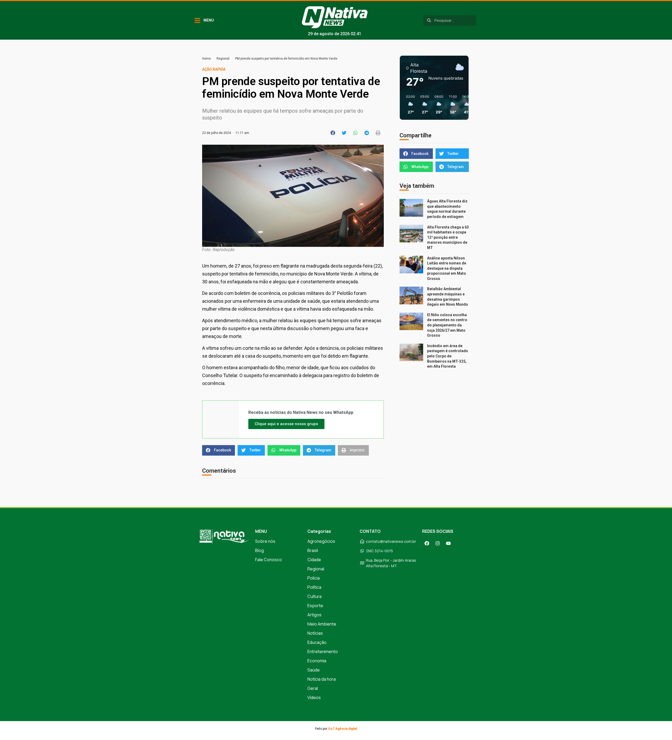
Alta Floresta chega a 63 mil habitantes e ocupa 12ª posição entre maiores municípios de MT (448, 237)
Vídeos (314, 697)
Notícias (315, 633)
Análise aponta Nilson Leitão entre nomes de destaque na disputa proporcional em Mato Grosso (446, 268)
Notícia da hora (321, 679)
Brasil (312, 550)
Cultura (314, 596)
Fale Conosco (268, 559)
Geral (312, 688)
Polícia (313, 578)
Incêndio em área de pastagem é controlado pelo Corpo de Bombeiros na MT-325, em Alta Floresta (447, 356)
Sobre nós (265, 541)
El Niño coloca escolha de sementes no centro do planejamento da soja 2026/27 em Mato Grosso (447, 325)
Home (206, 58)
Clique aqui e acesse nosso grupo (286, 423)
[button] (333, 133)
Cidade (314, 559)
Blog (259, 550)
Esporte (315, 605)
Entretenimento (322, 651)
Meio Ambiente (321, 624)
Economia (316, 660)
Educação (317, 642)
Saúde (313, 670)
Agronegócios (321, 541)
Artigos (314, 614)
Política (314, 587)
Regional (223, 58)
